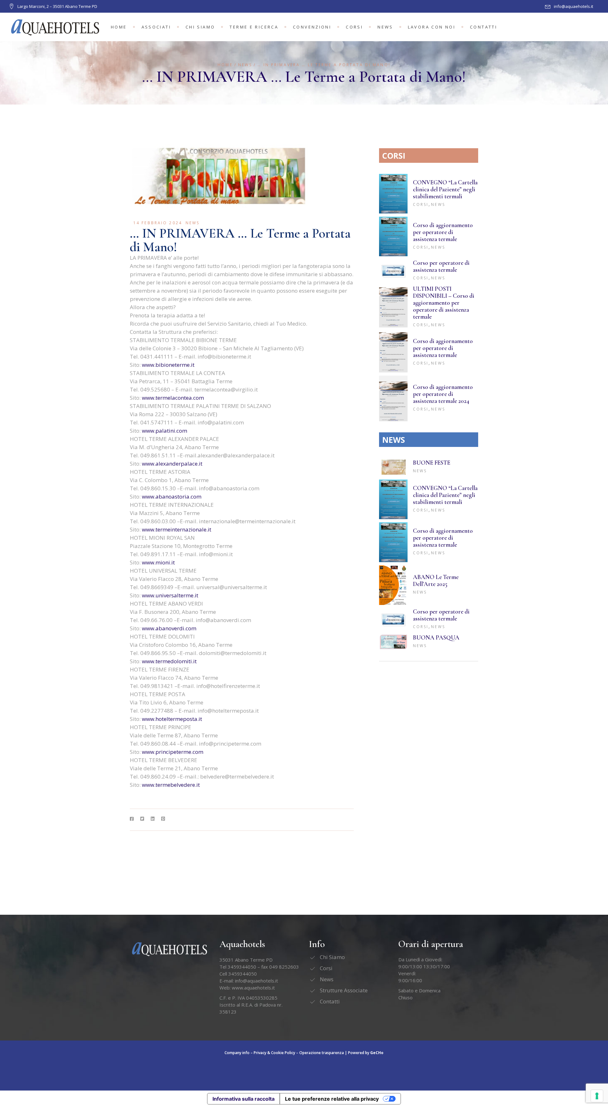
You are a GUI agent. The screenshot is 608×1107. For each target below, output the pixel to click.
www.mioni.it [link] (158, 562)
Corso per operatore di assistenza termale (441, 266)
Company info (237, 1052)
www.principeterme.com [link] (172, 751)
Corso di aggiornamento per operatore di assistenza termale (443, 232)
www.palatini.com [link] (164, 430)
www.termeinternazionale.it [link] (176, 529)
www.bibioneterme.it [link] (168, 364)
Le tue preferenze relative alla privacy (332, 1099)
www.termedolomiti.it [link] (169, 661)
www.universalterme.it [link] (170, 595)
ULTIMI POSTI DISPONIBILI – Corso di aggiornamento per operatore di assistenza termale (443, 302)
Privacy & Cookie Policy (274, 1052)
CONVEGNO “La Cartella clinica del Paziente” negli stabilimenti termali (445, 189)
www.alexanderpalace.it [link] (172, 463)
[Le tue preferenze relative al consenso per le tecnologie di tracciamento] (597, 1096)
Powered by (365, 1052)
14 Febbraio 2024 (157, 223)
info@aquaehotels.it (256, 980)
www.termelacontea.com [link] (173, 397)
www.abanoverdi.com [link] (169, 628)
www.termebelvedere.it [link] (171, 784)
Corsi (421, 204)
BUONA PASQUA (436, 637)
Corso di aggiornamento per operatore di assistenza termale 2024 (443, 393)
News (245, 64)
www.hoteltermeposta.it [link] (172, 718)
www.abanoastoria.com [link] (171, 496)
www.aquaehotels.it (253, 987)
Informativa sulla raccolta (243, 1099)
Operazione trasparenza (321, 1052)
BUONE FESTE (431, 462)
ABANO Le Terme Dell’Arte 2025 (436, 580)
